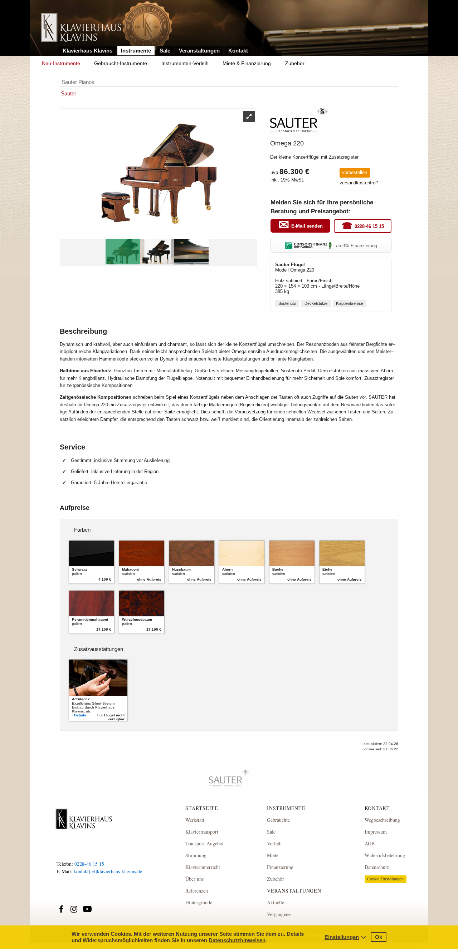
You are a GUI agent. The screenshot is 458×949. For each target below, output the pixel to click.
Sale (165, 51)
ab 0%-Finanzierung (356, 245)
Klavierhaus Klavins (87, 51)
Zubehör (294, 63)
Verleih (274, 843)
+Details (79, 715)
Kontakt (238, 51)
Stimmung (195, 855)
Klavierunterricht (202, 867)
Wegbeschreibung (382, 819)
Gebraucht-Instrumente (120, 63)
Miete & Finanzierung (247, 63)
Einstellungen (342, 937)
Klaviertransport (201, 831)
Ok (378, 937)
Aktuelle (275, 902)
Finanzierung (280, 867)
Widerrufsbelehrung (385, 855)
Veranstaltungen (199, 51)
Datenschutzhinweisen (237, 940)
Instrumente (136, 51)
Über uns (194, 878)
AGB (370, 843)
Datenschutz (377, 867)
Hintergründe (198, 902)
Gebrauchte (278, 819)
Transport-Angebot (204, 843)
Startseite (201, 808)
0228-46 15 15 (369, 226)
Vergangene (279, 914)
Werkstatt (194, 819)
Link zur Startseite (81, 28)
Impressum (376, 831)
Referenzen (196, 890)
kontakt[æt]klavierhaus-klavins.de (108, 871)
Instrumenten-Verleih (185, 63)
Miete (272, 855)
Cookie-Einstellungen (385, 879)
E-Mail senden (307, 226)
